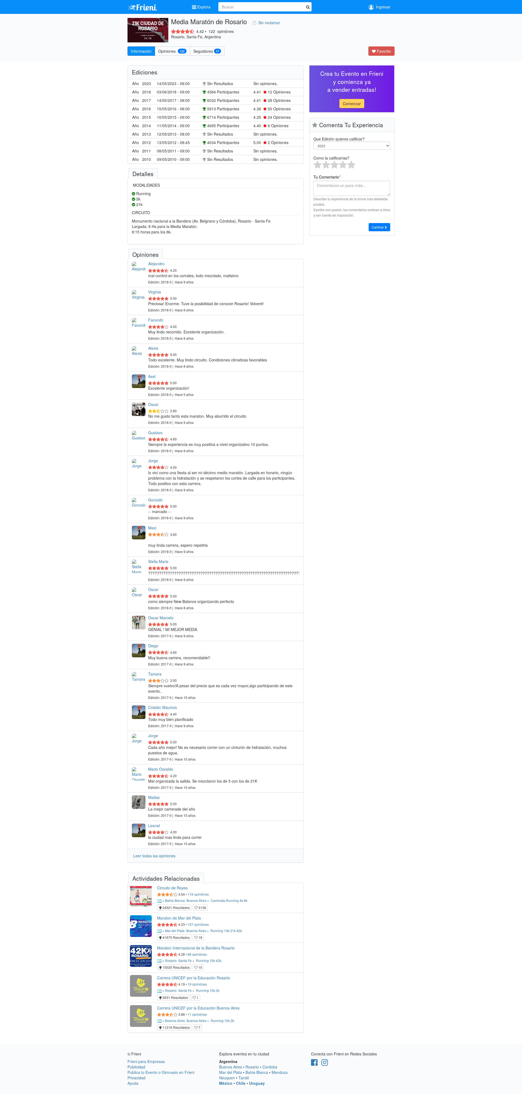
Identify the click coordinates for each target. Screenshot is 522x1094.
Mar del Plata (175, 930)
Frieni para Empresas (146, 1061)
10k (226, 930)
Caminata (218, 900)
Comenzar (352, 103)
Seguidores (206, 51)
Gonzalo (155, 499)
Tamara (154, 674)
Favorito (383, 51)
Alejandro (156, 263)
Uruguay (257, 1083)
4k (241, 900)
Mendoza (280, 1072)
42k (239, 930)
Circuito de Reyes (172, 887)
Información (141, 51)
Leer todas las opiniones (154, 855)
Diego (153, 645)
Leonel (154, 825)
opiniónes (198, 894)
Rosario (171, 960)
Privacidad (136, 1077)
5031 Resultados (175, 997)
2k (217, 990)
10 (200, 967)
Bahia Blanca (175, 900)
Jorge (153, 460)
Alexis (153, 348)
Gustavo (155, 432)
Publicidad (136, 1067)
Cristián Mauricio (162, 707)
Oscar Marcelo (160, 617)
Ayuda (133, 1083)
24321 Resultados (176, 907)
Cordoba (269, 1067)
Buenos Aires (196, 900)
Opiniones (171, 51)
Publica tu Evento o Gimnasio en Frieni (161, 1072)
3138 (202, 907)
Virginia (154, 292)
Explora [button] (204, 7)
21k (233, 930)
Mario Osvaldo (160, 769)
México (225, 1083)
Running (232, 900)
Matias (154, 797)
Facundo (155, 320)
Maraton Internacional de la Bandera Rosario (196, 948)
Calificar (378, 227)
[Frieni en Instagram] (324, 1063)
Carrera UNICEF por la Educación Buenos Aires (198, 1008)
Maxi (152, 527)
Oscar (153, 404)
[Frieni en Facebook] (314, 1063)
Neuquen (227, 1077)
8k (245, 900)
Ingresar (382, 7)
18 (200, 937)
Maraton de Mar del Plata (179, 918)
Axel (152, 376)
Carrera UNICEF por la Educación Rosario (193, 977)
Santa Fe (185, 960)
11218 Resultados (176, 1027)
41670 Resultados (176, 937)
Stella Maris (158, 561)
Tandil (243, 1077)
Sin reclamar (269, 22)
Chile (241, 1083)
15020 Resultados (176, 967)
